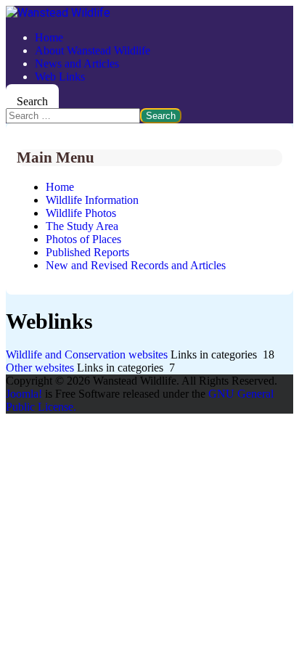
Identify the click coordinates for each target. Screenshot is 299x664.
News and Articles (77, 63)
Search (32, 101)
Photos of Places (83, 239)
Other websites (40, 367)
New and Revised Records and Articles (136, 265)
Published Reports (87, 252)
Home (49, 37)
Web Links (60, 76)
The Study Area (82, 226)
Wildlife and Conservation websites (87, 354)
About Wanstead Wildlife (92, 50)
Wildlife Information (92, 200)
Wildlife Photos (81, 213)
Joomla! (24, 394)
